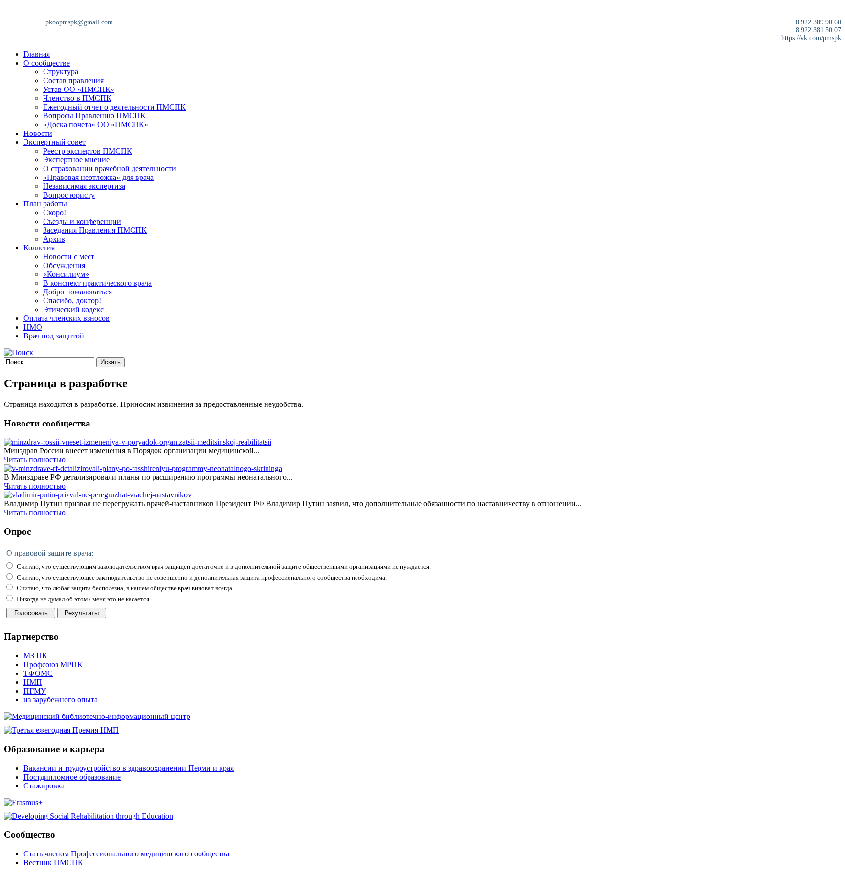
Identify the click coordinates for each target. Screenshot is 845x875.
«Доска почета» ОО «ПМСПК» (95, 124)
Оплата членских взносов (66, 318)
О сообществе (46, 63)
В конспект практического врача (97, 283)
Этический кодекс (73, 309)
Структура (60, 71)
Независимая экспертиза (84, 186)
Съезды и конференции (82, 221)
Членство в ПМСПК (77, 98)
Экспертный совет (54, 142)
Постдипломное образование (72, 777)
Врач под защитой (53, 336)
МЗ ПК (35, 655)
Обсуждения (64, 265)
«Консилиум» (66, 274)
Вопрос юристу (69, 195)
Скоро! (54, 212)
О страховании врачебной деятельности (109, 168)
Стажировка (44, 786)
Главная (36, 54)
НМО (32, 327)
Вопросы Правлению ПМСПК (94, 116)
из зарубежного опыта (60, 700)
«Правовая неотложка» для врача (98, 177)
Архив (54, 239)
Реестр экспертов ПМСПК (87, 151)
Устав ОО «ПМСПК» (78, 89)
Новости (37, 133)
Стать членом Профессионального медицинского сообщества (126, 854)
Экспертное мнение (76, 160)
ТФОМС (38, 673)
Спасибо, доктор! (72, 300)
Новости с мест (68, 256)
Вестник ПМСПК (53, 862)
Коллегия (39, 248)
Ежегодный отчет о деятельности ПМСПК (114, 107)
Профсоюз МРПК (53, 664)
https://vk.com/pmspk (811, 38)
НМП (32, 682)
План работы (45, 204)
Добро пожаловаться (77, 292)
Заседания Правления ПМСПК (95, 230)
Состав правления (73, 80)
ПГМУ (34, 691)
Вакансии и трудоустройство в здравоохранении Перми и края (128, 768)
